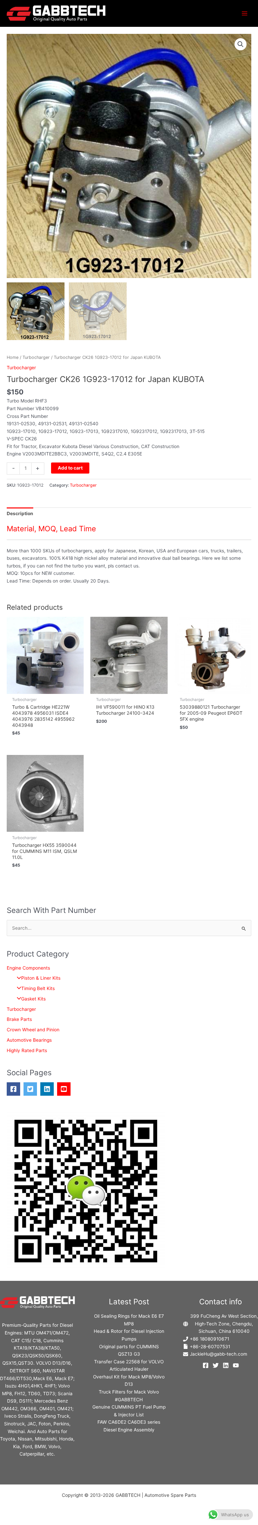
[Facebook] (206, 1365)
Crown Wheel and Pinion (33, 1029)
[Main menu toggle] (244, 13)
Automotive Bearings (29, 1040)
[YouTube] (236, 1365)
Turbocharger (36, 357)
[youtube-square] (65, 1089)
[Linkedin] (226, 1365)
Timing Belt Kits (38, 988)
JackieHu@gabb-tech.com (218, 1354)
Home (12, 357)
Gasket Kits (33, 998)
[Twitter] (216, 1365)
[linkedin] (48, 1089)
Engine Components (28, 968)
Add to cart (70, 468)
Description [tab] (20, 513)
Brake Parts (19, 1019)
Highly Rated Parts (27, 1050)
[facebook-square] (15, 1089)
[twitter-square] (32, 1089)
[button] (240, 44)
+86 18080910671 (209, 1339)
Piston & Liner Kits (40, 978)
